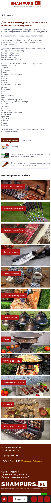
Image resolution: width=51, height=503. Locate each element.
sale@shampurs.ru (10, 450)
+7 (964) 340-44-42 (10, 461)
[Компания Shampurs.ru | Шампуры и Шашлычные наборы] (2, 15)
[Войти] (34, 499)
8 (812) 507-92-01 (20, 474)
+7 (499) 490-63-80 (9, 455)
